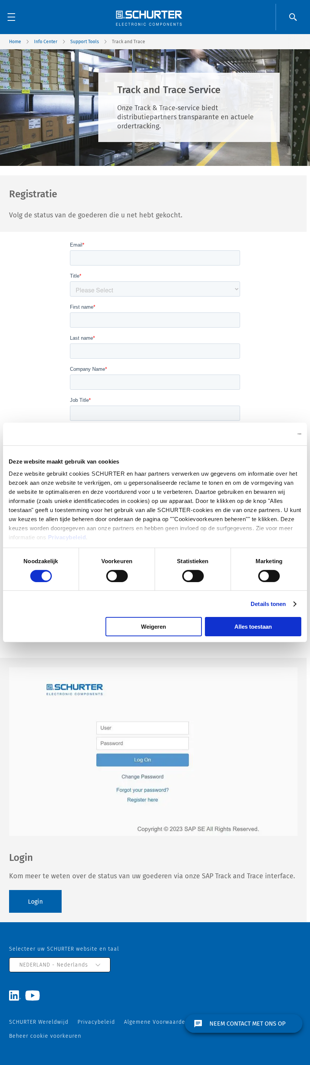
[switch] (117, 576)
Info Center (45, 41)
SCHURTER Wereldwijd (38, 1022)
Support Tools (84, 41)
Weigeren (153, 626)
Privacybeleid (67, 537)
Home (15, 41)
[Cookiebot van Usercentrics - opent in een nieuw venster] (268, 434)
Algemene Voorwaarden (156, 1022)
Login (35, 901)
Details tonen (268, 604)
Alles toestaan (253, 626)
